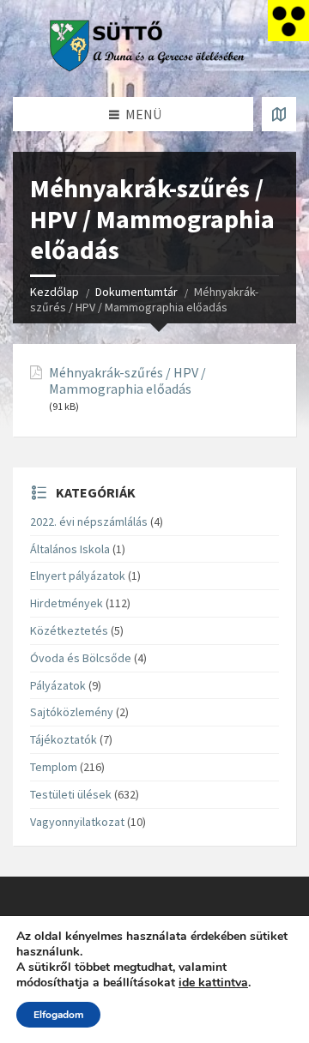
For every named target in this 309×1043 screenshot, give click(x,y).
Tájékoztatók (63, 739)
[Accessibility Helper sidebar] (288, 20)
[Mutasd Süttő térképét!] (279, 114)
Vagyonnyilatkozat (77, 821)
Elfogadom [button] (58, 1015)
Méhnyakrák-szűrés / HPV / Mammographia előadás (127, 381)
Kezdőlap (54, 291)
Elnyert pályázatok (77, 575)
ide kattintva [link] (213, 982)
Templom (53, 767)
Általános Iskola (70, 549)
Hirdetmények (66, 603)
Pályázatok (58, 685)
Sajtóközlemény (71, 712)
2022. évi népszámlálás (89, 521)
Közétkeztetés (69, 630)
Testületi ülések (71, 794)
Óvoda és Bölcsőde (80, 658)
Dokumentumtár (136, 291)
